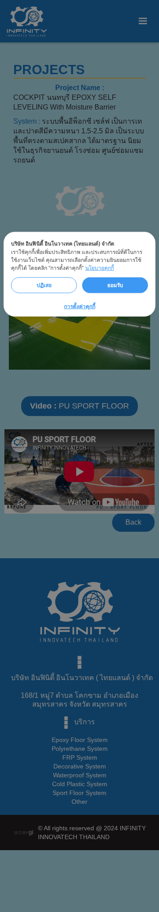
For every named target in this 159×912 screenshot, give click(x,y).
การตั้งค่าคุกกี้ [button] (79, 306)
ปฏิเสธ (44, 285)
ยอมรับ (115, 285)
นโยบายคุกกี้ (99, 268)
